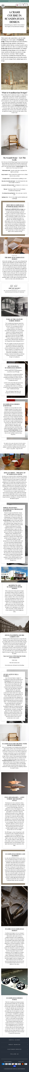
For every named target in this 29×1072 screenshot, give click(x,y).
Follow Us (14, 1054)
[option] (14, 1)
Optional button (14, 29)
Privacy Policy (21, 1061)
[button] (22, 5)
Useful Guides (14, 1039)
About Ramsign (14, 1044)
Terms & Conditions (7, 1061)
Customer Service (14, 1049)
